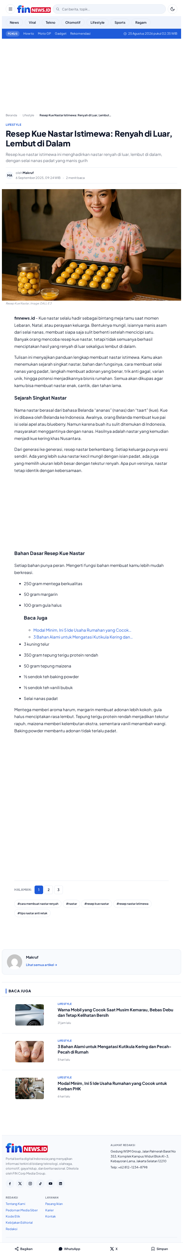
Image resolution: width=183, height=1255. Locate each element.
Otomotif (73, 22)
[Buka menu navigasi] (10, 9)
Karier (49, 1210)
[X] (20, 1183)
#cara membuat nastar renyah (37, 903)
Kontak (50, 1216)
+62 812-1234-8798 (132, 1167)
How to (28, 33)
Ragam (141, 22)
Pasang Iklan (54, 1204)
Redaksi (11, 1229)
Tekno (50, 22)
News (14, 22)
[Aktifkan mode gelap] (172, 9)
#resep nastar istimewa (132, 903)
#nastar (71, 903)
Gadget (60, 33)
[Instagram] (30, 1183)
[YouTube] (50, 1183)
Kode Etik (13, 1216)
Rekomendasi (80, 33)
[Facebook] (10, 1183)
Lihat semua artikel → (41, 965)
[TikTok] (40, 1183)
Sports (120, 22)
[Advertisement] (91, 74)
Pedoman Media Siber (22, 1210)
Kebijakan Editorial (19, 1222)
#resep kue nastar (96, 903)
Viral (32, 22)
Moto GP (44, 33)
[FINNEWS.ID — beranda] (34, 9)
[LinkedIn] (60, 1183)
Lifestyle (98, 22)
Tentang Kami (15, 1204)
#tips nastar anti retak (32, 913)
